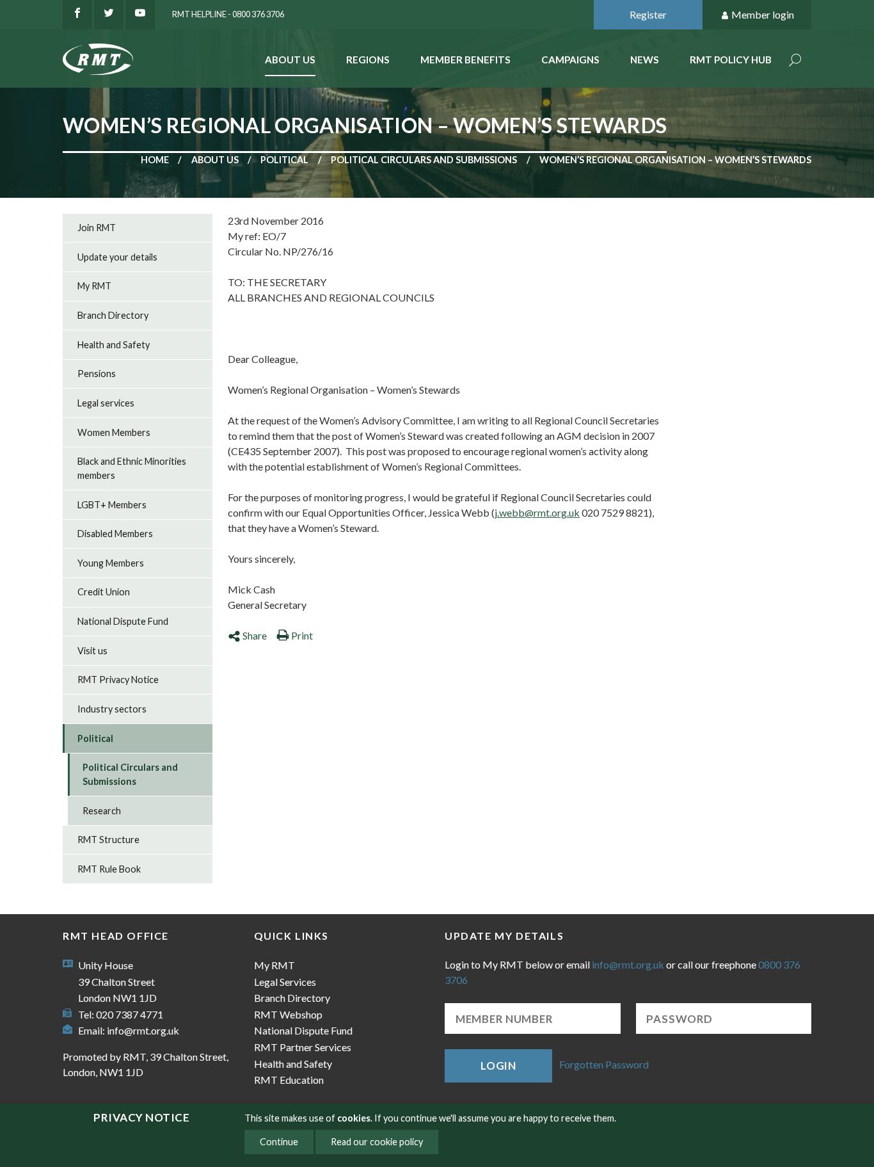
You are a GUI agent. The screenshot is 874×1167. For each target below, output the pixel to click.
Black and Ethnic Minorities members (131, 468)
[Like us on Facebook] (77, 14)
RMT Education (289, 1080)
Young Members (110, 563)
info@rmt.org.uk (143, 1030)
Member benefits (465, 59)
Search (795, 61)
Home (155, 159)
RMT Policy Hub (731, 59)
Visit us (92, 650)
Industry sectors (112, 709)
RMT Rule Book (109, 869)
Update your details (117, 257)
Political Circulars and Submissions (424, 159)
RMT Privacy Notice (118, 679)
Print (302, 635)
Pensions (96, 373)
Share (254, 635)
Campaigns (570, 59)
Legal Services (285, 982)
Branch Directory (112, 315)
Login (498, 1065)
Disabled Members (115, 533)
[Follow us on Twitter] (108, 14)
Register (648, 14)
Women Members (113, 432)
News (644, 59)
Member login (762, 14)
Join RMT (96, 227)
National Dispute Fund (122, 621)
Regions (368, 59)
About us (215, 159)
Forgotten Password (604, 1064)
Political (284, 159)
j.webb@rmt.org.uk (537, 512)
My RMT (94, 285)
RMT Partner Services (302, 1047)
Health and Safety (113, 344)
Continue (279, 1141)
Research (102, 810)
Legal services (105, 403)
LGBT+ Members (112, 504)
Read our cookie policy (377, 1141)
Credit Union (103, 591)
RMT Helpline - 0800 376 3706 (228, 14)
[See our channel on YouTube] (140, 14)
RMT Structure (108, 839)
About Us (290, 59)
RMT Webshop (288, 1014)
